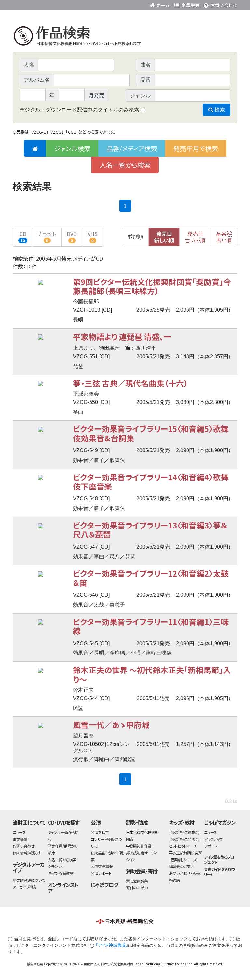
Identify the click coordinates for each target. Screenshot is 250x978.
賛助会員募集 (137, 880)
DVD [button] (72, 236)
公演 (96, 822)
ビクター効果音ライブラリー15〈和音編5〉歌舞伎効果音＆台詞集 (151, 433)
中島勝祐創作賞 (139, 846)
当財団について (29, 822)
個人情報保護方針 (27, 852)
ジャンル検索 (72, 148)
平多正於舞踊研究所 (185, 852)
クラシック (55, 866)
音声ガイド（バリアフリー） (220, 872)
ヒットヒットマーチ (183, 846)
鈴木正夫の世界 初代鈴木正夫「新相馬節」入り (152, 674)
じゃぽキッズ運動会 (184, 832)
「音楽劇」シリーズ (182, 859)
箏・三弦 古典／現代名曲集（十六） (130, 383)
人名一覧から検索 (125, 165)
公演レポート (101, 873)
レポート (210, 846)
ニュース (19, 832)
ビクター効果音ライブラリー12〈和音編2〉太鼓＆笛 (151, 577)
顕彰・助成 (137, 822)
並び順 (135, 237)
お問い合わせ (219, 4)
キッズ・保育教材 (61, 873)
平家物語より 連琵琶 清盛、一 (122, 336)
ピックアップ (213, 839)
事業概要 (186, 4)
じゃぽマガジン (220, 822)
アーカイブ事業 (25, 887)
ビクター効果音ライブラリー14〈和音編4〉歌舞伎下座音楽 (151, 481)
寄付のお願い (136, 887)
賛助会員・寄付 (142, 871)
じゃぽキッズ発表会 (184, 839)
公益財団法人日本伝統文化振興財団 (48, 4)
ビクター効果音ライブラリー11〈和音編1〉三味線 (151, 626)
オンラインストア (63, 888)
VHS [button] (93, 236)
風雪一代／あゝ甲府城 (111, 724)
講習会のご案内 (181, 866)
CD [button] (23, 236)
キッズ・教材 (181, 822)
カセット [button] (47, 236)
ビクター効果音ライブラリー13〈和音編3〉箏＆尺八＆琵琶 (150, 529)
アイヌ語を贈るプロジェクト (219, 859)
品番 (224, 237)
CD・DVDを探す (64, 822)
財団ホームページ (160, 4)
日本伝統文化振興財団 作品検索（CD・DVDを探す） (125, 37)
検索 (219, 109)
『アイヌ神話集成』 (112, 945)
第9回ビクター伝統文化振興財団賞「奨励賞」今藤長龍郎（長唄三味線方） (152, 286)
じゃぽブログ (104, 885)
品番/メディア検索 (131, 148)
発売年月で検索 (195, 148)
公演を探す (99, 832)
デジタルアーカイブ (29, 867)
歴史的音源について (29, 880)
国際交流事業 (102, 866)
